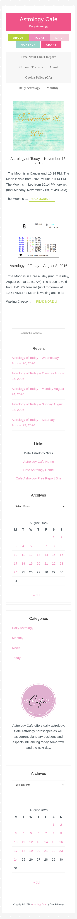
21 (46, 563)
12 (31, 555)
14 (46, 555)
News (16, 648)
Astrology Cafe (38, 19)
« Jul (36, 595)
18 (23, 563)
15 (54, 555)
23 (61, 563)
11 (23, 555)
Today (16, 658)
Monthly (17, 638)
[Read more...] (39, 198)
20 (38, 563)
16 (61, 555)
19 (31, 563)
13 (38, 555)
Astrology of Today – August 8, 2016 (38, 266)
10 (15, 555)
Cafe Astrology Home (38, 470)
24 (15, 572)
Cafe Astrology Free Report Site (38, 478)
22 (54, 563)
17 (15, 563)
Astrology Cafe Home (38, 461)
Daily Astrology (22, 628)
